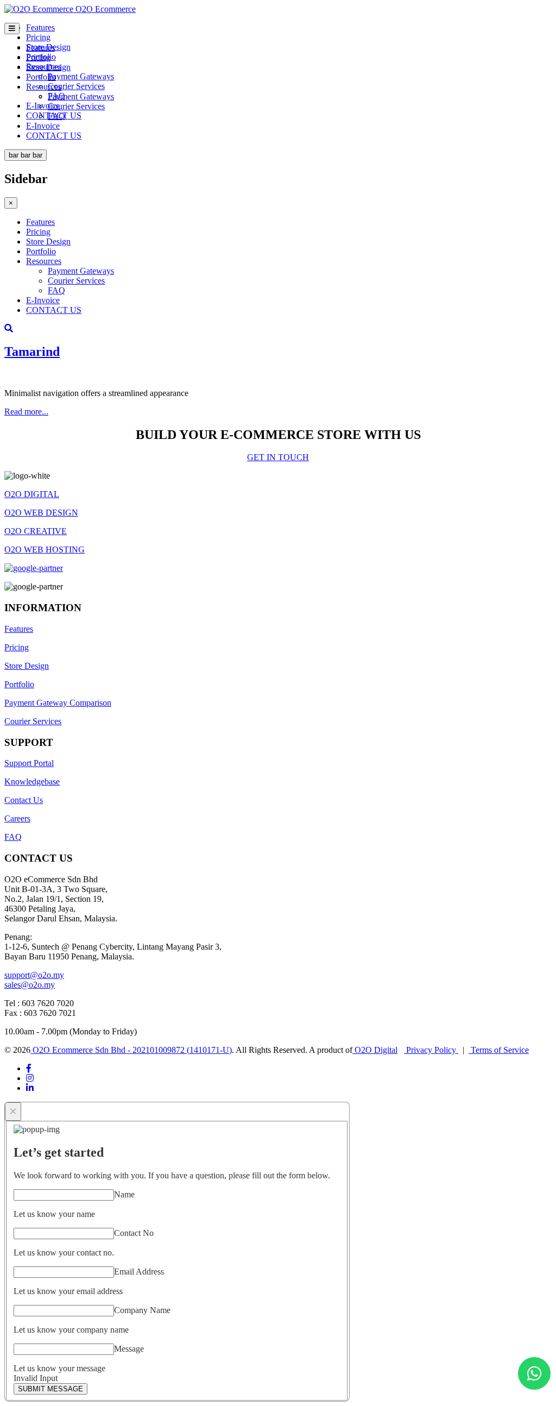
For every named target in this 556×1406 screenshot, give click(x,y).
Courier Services (76, 86)
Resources (43, 86)
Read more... (26, 411)
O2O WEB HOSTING (44, 549)
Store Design (48, 67)
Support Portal (29, 763)
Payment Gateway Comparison (57, 702)
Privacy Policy (431, 1049)
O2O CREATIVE (35, 531)
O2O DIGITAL (31, 494)
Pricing (38, 37)
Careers (17, 818)
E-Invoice (43, 105)
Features (40, 27)
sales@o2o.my (29, 984)
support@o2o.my (34, 975)
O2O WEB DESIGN (41, 512)
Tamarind (32, 351)
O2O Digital (374, 1049)
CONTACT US (53, 135)
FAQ (56, 116)
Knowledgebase (32, 781)
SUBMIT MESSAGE (50, 1389)
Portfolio (41, 76)
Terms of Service (499, 1049)
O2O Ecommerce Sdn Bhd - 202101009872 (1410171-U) (131, 1049)
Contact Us (23, 800)
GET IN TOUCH (278, 457)
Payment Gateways (81, 76)
